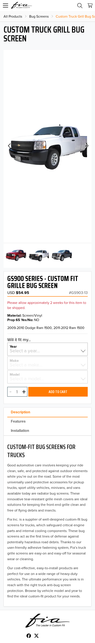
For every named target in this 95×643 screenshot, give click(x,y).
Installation (20, 430)
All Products (13, 16)
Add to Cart (58, 392)
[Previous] (9, 146)
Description (20, 412)
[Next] (86, 146)
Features (18, 421)
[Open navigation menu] (5, 5)
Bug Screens (39, 16)
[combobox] (47, 351)
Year (13, 346)
